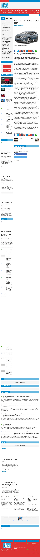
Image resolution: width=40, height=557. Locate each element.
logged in (20, 151)
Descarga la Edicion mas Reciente (30, 12)
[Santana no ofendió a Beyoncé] (11, 518)
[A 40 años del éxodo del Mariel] (3, 121)
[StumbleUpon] (24, 51)
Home (15, 543)
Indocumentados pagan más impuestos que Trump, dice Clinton (9, 272)
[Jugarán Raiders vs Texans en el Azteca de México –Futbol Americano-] (7, 229)
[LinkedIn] (27, 51)
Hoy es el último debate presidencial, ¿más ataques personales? (9, 126)
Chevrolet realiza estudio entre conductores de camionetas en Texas (9, 257)
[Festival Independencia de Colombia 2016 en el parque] (34, 518)
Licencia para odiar (9, 108)
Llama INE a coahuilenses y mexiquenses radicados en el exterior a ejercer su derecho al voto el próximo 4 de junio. (7, 53)
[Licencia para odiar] (3, 110)
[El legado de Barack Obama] (29, 518)
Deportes (32, 10)
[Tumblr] (22, 51)
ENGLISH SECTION (4, 1)
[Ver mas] (6, 163)
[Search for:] (34, 14)
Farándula (3, 12)
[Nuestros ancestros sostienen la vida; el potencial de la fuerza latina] (15, 521)
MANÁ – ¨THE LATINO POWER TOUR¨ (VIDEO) (8, 89)
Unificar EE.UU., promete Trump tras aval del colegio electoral (20, 405)
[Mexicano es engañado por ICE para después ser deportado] (24, 521)
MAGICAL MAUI (7, 424)
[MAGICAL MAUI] (1, 424)
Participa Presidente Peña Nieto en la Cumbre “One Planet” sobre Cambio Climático (26, 432)
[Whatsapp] (36, 51)
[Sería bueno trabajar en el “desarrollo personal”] (3, 265)
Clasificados (17, 12)
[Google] (20, 51)
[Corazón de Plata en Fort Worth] (7, 150)
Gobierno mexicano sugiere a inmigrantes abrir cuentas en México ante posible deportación (19, 414)
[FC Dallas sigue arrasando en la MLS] (3, 96)
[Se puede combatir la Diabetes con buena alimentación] (1, 396)
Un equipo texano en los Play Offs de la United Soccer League (9, 372)
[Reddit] (29, 51)
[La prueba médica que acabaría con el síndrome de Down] (3, 115)
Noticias (7, 10)
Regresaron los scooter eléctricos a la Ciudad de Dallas (6, 48)
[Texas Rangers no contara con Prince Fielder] (11, 521)
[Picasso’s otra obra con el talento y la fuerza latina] (3, 289)
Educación (15, 10)
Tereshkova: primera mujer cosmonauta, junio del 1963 (6, 33)
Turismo (10, 12)
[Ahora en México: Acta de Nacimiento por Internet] (6, 296)
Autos (37, 10)
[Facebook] (15, 51)
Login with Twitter (22, 156)
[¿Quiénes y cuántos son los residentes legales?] (20, 521)
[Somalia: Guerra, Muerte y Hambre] (3, 353)
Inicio (2, 10)
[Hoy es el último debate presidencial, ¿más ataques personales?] (3, 126)
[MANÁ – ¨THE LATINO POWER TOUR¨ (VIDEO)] (3, 90)
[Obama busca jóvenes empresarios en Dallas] (29, 545)
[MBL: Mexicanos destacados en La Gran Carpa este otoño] (3, 134)
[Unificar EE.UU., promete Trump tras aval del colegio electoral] (1, 404)
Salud (26, 10)
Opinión (21, 10)
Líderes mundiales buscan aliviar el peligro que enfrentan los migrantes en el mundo (9, 101)
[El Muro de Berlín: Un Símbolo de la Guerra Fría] (7, 200)
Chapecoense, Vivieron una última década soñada (35, 550)
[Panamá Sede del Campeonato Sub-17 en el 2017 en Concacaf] (6, 518)
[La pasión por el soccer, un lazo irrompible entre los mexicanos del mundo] (7, 174)
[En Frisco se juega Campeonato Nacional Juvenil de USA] (24, 518)
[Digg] (33, 51)
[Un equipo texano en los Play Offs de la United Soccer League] (3, 372)
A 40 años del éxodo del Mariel (9, 120)
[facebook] (33, 1)
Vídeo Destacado (6, 74)
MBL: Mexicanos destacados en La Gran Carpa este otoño (9, 134)
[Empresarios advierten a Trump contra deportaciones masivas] (15, 518)
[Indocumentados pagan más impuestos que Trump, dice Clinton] (3, 272)
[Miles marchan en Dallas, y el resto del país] (3, 359)
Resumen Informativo (6, 57)
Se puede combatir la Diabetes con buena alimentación (18, 396)
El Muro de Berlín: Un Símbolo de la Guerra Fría (6, 204)
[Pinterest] (37, 1)
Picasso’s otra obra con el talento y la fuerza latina (9, 288)
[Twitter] (18, 51)
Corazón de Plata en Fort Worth (6, 152)
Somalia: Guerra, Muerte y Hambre (9, 354)
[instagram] (39, 1)
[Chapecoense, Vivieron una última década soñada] (29, 551)
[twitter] (35, 1)
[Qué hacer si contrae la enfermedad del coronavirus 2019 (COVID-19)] (29, 521)
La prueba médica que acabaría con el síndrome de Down (9, 114)
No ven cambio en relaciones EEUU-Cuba (9, 365)
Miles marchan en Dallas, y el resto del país (9, 359)
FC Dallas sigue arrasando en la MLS (9, 95)
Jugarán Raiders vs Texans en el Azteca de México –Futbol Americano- (6, 233)
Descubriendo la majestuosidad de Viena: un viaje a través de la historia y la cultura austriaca (32, 499)
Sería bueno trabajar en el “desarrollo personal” (8, 265)
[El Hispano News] (7, 545)
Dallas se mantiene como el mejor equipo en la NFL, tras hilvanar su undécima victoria (9, 348)
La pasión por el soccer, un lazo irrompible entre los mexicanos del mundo (6, 26)
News (15, 546)
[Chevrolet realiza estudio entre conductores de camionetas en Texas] (3, 257)
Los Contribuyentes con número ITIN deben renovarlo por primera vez (9, 250)
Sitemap (15, 548)
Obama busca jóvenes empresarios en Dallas (35, 544)
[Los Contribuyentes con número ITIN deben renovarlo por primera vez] (3, 251)
